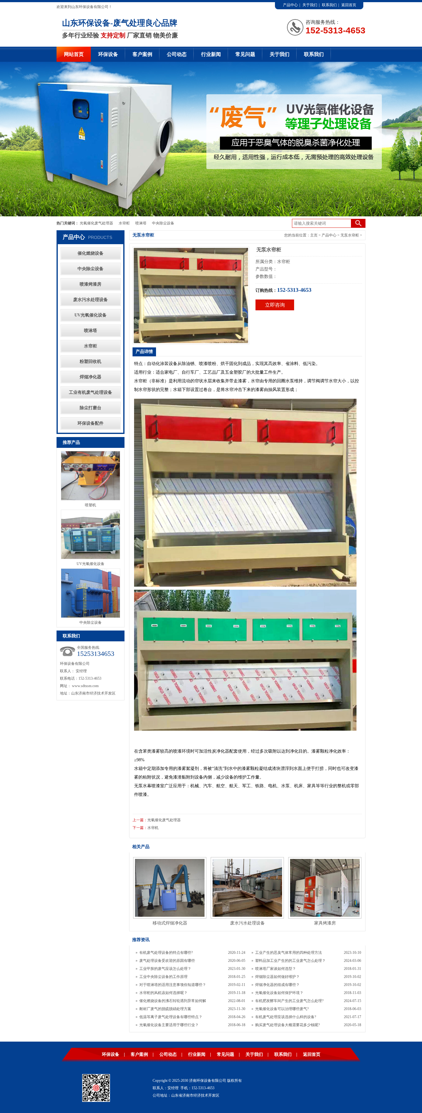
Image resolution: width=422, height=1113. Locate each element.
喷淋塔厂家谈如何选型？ (275, 968)
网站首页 (74, 54)
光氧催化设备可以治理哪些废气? (282, 1009)
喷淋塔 (140, 223)
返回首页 (348, 5)
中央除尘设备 (163, 223)
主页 (314, 235)
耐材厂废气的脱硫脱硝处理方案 (165, 1009)
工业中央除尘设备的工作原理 (163, 977)
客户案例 (142, 54)
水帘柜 (124, 223)
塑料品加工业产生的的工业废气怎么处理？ (290, 960)
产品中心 (290, 5)
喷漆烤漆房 (90, 284)
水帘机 (152, 828)
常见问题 (245, 54)
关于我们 (309, 5)
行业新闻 (211, 54)
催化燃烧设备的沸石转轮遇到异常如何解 (172, 1001)
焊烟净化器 (90, 377)
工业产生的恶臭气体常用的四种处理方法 (288, 952)
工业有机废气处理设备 (90, 392)
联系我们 (329, 5)
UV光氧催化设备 (90, 315)
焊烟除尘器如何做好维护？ (277, 977)
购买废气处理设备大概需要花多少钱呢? (287, 1025)
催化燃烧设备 (90, 253)
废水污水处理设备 (90, 299)
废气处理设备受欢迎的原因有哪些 (167, 960)
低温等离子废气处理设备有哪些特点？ (170, 1017)
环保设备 (108, 54)
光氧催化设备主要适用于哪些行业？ (169, 1025)
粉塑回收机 (90, 361)
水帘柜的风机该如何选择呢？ (163, 993)
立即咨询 (275, 305)
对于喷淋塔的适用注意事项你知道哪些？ (172, 985)
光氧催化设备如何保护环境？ (279, 993)
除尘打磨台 (90, 408)
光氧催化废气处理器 (96, 223)
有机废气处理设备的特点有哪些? (166, 952)
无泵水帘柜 (349, 235)
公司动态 (177, 54)
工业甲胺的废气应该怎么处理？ (165, 968)
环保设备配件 (90, 423)
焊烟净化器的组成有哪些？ (277, 985)
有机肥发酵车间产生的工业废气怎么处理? (289, 1001)
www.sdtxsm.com (85, 686)
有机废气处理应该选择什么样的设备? (285, 1017)
